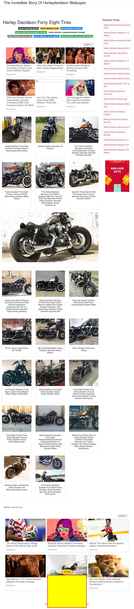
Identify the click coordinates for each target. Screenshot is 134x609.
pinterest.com (17, 507)
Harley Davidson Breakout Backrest (114, 133)
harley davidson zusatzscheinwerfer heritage (67, 32)
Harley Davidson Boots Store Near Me (115, 120)
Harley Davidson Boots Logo (115, 99)
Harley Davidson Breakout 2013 (117, 48)
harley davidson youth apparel (46, 36)
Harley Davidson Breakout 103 (116, 144)
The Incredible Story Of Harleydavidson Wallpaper (45, 2)
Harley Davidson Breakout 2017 (117, 127)
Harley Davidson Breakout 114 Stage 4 (116, 62)
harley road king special (28, 28)
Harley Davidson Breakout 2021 (117, 68)
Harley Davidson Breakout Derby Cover (117, 41)
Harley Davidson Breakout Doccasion (114, 92)
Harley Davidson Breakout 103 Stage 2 (116, 151)
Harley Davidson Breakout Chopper (114, 113)
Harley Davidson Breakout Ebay (117, 73)
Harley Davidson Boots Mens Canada (116, 54)
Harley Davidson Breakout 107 (116, 139)
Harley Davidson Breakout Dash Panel (117, 26)
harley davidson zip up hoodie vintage (76, 36)
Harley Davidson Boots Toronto (116, 78)
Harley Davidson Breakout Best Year (116, 105)
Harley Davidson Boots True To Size (116, 84)
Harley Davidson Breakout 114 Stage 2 (116, 34)
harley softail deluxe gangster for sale (31, 32)
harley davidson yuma (50, 28)
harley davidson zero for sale (20, 36)
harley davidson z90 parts (71, 28)
